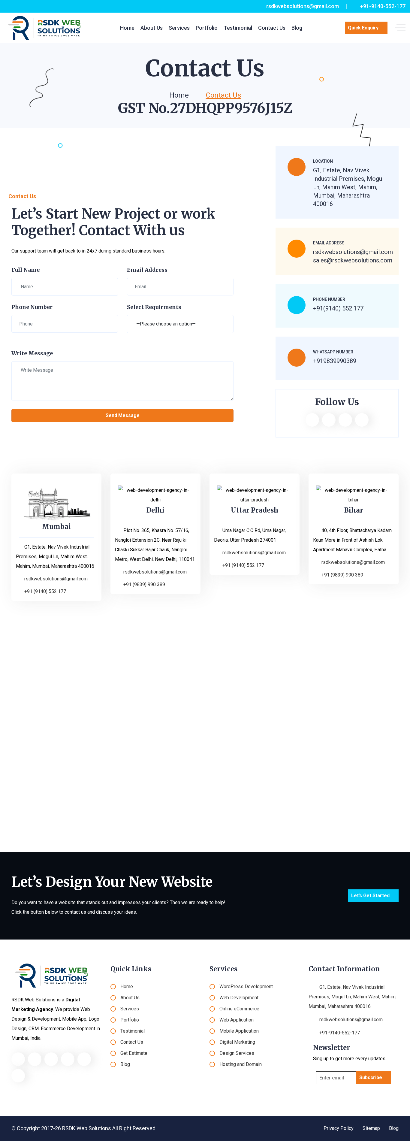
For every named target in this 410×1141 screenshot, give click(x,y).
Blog (296, 28)
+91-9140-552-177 (382, 6)
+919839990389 (334, 361)
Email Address (147, 269)
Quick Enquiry (363, 28)
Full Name (25, 269)
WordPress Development (246, 986)
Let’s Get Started (370, 895)
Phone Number (32, 307)
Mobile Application (239, 1031)
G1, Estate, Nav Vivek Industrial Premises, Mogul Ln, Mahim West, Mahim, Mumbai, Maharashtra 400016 (352, 996)
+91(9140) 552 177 (338, 308)
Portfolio (207, 28)
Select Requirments (154, 307)
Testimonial (238, 28)
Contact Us (271, 28)
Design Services (236, 1053)
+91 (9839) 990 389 (144, 584)
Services (179, 28)
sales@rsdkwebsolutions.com (352, 260)
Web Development (238, 997)
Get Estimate (133, 1053)
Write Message (32, 353)
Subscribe (370, 1077)
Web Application (236, 1020)
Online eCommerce (239, 1009)
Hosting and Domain (240, 1064)
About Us (151, 28)
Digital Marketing (237, 1042)
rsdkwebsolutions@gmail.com (302, 6)
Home (127, 28)
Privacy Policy (339, 1128)
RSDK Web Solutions (86, 1128)
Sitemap (371, 1128)
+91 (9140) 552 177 (45, 591)
